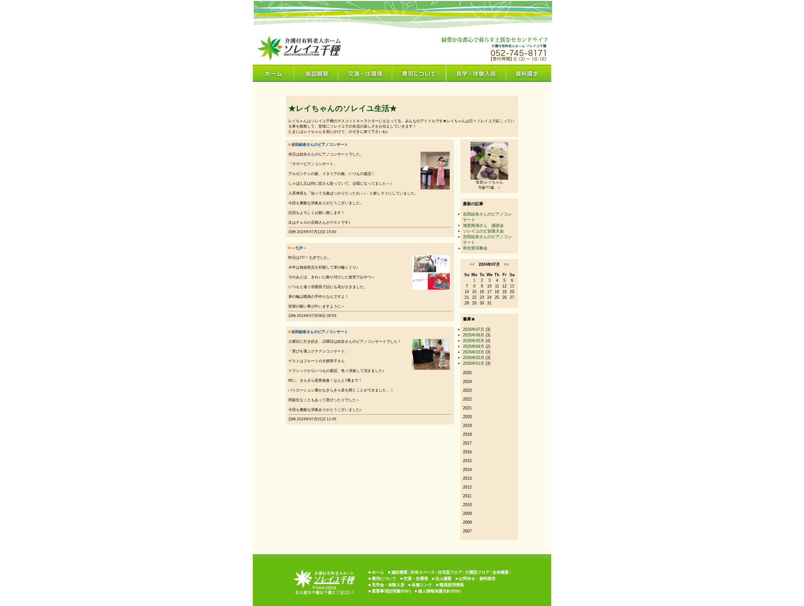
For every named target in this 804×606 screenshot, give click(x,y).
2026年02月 (473, 357)
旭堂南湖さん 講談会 (483, 225)
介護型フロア (477, 572)
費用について (384, 578)
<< (472, 264)
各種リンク (422, 584)
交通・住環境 (416, 578)
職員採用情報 (451, 584)
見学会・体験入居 (388, 584)
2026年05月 (473, 340)
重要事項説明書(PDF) (391, 591)
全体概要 (500, 572)
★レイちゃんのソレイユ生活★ (342, 108)
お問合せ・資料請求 (477, 578)
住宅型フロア (450, 572)
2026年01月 (473, 363)
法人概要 (443, 578)
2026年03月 (473, 352)
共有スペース (422, 572)
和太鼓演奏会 (475, 248)
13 (512, 286)
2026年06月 (473, 335)
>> (506, 264)
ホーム (378, 572)
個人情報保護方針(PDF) (439, 591)
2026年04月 (473, 346)
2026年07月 (473, 329)
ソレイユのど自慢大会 (483, 231)
